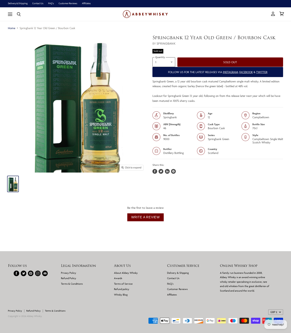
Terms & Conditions (72, 283)
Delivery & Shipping (18, 3)
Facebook (246, 72)
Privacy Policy (68, 272)
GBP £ (273, 312)
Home (11, 28)
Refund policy (121, 289)
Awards (118, 278)
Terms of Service (123, 283)
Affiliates (86, 3)
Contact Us (37, 3)
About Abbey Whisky (126, 272)
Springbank (166, 43)
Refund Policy (68, 278)
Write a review (145, 217)
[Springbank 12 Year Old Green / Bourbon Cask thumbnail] (13, 184)
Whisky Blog (120, 294)
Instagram (230, 72)
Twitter (261, 72)
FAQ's (51, 3)
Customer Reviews (68, 3)
